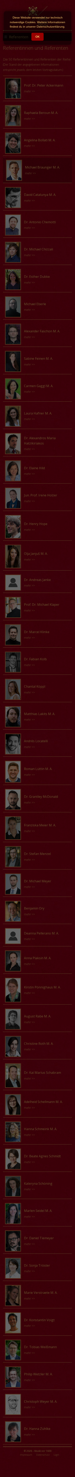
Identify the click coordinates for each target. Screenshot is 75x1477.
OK (37, 36)
